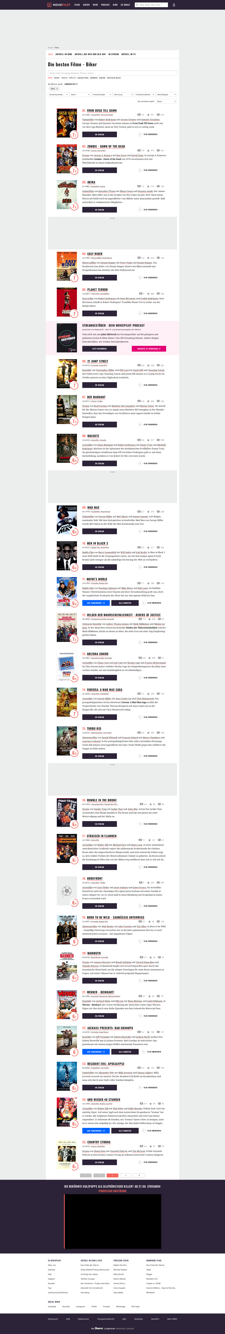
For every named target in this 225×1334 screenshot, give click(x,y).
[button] (149, 134)
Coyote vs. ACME (153, 1283)
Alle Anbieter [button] (125, 603)
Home (50, 47)
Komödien (94, 77)
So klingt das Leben (89, 1274)
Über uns (52, 1265)
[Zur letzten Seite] (139, 1175)
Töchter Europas (88, 1279)
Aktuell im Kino (64, 54)
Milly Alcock (119, 1274)
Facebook (52, 1306)
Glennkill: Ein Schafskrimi (92, 1288)
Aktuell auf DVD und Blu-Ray (90, 54)
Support (51, 1279)
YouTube (66, 1306)
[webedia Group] (112, 1329)
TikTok (94, 1306)
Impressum (53, 1319)
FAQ (49, 1274)
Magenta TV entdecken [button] (148, 348)
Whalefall (150, 1292)
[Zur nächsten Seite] (126, 1175)
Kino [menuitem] (115, 4)
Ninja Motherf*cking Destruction (95, 1269)
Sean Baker (118, 1292)
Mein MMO (172, 1319)
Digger (149, 1274)
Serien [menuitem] (86, 4)
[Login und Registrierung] (174, 5)
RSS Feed (135, 1306)
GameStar (138, 1319)
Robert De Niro (120, 1265)
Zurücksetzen (69, 84)
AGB (68, 1319)
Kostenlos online (114, 77)
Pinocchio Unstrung (113, 1191)
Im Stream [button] (99, 134)
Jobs (124, 1319)
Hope (148, 1269)
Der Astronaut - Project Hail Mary (95, 1283)
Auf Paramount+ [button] (94, 603)
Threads (106, 1306)
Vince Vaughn (120, 1288)
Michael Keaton (120, 1269)
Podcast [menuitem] (105, 4)
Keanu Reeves (120, 1279)
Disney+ (57, 77)
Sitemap (51, 1269)
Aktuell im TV (128, 54)
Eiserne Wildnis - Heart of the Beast (161, 1288)
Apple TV (72, 77)
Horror (102, 77)
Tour (50, 1288)
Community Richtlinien (58, 1292)
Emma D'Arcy (119, 1283)
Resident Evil (152, 1279)
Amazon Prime (83, 77)
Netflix (65, 77)
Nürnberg (85, 1292)
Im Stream (113, 54)
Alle (50, 54)
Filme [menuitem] (77, 4)
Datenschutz (83, 1319)
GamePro (155, 1319)
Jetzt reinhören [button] (99, 348)
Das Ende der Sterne (90, 1265)
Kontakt (51, 1283)
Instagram (80, 1306)
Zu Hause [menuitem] (125, 4)
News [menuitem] (95, 4)
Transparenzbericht (105, 1319)
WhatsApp (120, 1306)
